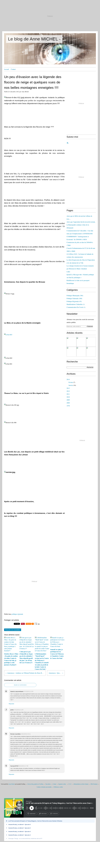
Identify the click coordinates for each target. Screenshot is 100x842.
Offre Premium (94, 784)
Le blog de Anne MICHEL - (34, 38)
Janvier (71, 385)
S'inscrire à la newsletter (12, 630)
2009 (68, 400)
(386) (75, 295)
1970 (68, 406)
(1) (76, 304)
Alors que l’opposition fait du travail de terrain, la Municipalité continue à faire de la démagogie (81, 225)
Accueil (6, 69)
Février (71, 382)
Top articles (48, 784)
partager (44, 813)
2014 (68, 379)
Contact (13, 69)
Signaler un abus (62, 784)
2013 (68, 388)
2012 (68, 391)
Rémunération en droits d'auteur (81, 784)
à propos (55, 813)
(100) (74, 298)
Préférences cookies (58, 787)
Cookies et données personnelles (44, 787)
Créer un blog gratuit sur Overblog (35, 784)
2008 (68, 403)
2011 (68, 394)
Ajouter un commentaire (20, 685)
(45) (74, 301)
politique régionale (17, 614)
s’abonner (32, 813)
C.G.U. (70, 784)
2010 (68, 397)
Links (68, 272)
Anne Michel (11, 784)
